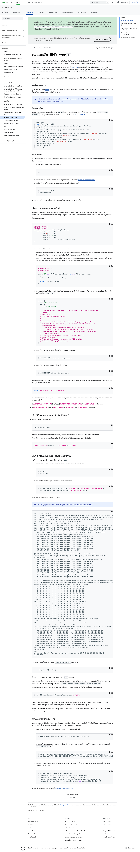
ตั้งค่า (88, 99)
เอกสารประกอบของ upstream (64, 789)
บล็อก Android (69, 828)
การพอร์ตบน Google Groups (73, 840)
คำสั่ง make (60, 101)
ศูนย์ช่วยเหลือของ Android (110, 822)
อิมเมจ (47, 90)
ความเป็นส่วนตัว (63, 848)
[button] (11, 30)
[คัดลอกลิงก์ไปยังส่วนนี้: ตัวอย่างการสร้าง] (45, 155)
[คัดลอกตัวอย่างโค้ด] (112, 120)
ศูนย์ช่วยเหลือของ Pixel (109, 825)
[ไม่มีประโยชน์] (111, 47)
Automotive (82, 12)
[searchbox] (12, 18)
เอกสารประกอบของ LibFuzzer (83, 505)
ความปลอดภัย (29, 12)
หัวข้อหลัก (41, 12)
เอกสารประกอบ (7, 8)
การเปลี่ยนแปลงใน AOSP (54, 29)
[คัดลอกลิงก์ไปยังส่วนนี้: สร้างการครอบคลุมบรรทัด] (57, 719)
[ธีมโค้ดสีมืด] (109, 120)
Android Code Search (35, 2)
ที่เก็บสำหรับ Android (34, 822)
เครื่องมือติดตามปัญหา (109, 837)
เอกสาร (18, 2)
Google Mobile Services (110, 831)
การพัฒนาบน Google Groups (73, 837)
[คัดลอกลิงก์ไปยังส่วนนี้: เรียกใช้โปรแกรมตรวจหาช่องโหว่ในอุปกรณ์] (73, 456)
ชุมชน (41, 848)
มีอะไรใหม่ (5, 12)
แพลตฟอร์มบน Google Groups (74, 834)
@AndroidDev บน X (71, 825)
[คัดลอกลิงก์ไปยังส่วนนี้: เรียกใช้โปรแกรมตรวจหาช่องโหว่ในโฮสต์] (71, 416)
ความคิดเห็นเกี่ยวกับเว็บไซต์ (77, 848)
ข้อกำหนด (30, 825)
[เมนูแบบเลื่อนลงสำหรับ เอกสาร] (23, 2)
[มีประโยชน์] (108, 47)
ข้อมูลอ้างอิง (94, 12)
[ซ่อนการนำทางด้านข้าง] (23, 848)
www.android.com (108, 828)
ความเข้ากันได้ (53, 12)
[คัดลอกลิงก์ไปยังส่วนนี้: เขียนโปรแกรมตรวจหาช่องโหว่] (62, 208)
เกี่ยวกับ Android (33, 848)
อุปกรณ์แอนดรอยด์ (67, 12)
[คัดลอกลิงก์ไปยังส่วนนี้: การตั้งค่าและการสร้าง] (50, 86)
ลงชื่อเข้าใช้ (135, 2)
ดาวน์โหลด (105, 99)
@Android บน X (70, 822)
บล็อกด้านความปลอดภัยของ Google (75, 831)
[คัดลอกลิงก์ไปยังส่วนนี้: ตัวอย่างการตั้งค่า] (45, 108)
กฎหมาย (47, 848)
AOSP (33, 48)
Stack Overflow (107, 834)
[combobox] (99, 2)
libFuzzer (75, 67)
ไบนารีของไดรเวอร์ (79, 115)
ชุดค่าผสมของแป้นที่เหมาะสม (86, 180)
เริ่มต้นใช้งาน (16, 12)
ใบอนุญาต (54, 848)
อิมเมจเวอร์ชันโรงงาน (33, 834)
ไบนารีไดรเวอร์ (32, 837)
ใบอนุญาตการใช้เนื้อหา (65, 805)
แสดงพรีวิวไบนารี (32, 831)
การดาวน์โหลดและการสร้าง (69, 99)
